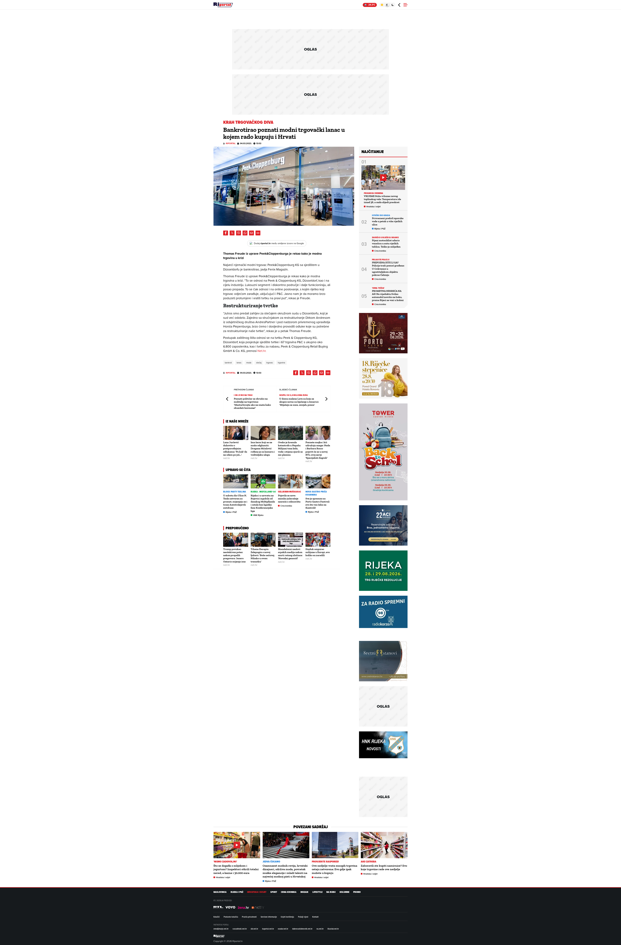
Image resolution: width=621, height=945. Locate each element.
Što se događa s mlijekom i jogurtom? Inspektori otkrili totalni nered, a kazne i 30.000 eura (236, 869)
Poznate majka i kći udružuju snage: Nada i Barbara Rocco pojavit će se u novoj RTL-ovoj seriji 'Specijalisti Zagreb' (317, 450)
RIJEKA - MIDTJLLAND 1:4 (263, 491)
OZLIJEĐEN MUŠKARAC (289, 491)
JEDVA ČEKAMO (271, 861)
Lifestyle (317, 892)
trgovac (269, 362)
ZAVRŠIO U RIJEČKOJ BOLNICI (385, 237)
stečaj (258, 362)
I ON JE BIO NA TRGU (243, 395)
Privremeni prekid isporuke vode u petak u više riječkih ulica (387, 221)
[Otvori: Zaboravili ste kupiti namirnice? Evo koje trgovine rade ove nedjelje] (384, 845)
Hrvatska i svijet (373, 206)
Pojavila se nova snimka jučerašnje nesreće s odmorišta (289, 498)
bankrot (228, 362)
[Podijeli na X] (232, 233)
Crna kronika (286, 505)
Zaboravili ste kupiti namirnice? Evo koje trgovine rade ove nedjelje (384, 867)
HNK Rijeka (258, 515)
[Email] (251, 233)
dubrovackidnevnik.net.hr (302, 928)
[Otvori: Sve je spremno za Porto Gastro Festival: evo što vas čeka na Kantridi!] (318, 481)
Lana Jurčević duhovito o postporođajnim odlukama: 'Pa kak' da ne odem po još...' (235, 448)
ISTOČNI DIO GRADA (381, 215)
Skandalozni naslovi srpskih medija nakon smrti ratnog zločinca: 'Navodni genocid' (290, 554)
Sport (273, 892)
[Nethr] (257, 907)
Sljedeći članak (326, 399)
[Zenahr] (243, 907)
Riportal (231, 143)
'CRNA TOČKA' (378, 288)
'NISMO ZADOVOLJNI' (225, 861)
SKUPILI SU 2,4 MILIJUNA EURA (293, 395)
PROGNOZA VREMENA (373, 193)
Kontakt (315, 916)
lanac (239, 362)
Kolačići (216, 916)
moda (248, 362)
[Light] (382, 5)
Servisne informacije (269, 916)
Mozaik (304, 892)
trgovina (281, 362)
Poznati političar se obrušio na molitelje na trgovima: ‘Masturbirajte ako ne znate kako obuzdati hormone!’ (252, 403)
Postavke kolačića (231, 916)
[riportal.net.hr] (219, 936)
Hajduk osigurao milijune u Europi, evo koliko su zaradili (317, 552)
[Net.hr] (218, 907)
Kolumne (344, 892)
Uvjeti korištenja (287, 916)
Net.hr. (261, 350)
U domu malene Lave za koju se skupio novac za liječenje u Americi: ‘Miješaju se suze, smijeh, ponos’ (299, 401)
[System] (387, 5)
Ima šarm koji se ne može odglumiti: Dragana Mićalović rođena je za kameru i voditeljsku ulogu (263, 448)
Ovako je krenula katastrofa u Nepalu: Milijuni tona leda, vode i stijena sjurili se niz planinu (290, 448)
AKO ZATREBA (368, 861)
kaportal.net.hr (268, 928)
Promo (357, 892)
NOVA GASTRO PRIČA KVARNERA (316, 493)
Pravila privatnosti (249, 916)
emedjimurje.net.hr (221, 928)
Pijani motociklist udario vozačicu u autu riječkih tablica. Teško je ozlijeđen (386, 243)
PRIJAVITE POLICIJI (380, 259)
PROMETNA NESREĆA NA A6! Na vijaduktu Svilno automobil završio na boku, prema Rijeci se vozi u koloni (388, 295)
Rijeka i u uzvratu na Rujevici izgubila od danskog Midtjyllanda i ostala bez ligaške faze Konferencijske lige (263, 503)
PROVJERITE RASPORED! (325, 861)
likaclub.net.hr (333, 928)
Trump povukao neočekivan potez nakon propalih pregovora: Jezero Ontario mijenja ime (234, 555)
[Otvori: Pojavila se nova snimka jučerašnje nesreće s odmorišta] (290, 481)
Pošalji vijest (303, 916)
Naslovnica (220, 892)
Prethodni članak (227, 399)
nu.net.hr (320, 928)
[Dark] (392, 5)
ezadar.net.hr (283, 928)
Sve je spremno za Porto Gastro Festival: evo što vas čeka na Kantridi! (317, 503)
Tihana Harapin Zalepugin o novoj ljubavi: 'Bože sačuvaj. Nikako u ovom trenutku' (263, 555)
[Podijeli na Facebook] (225, 233)
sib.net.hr (254, 928)
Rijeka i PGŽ (231, 512)
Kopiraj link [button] (258, 233)
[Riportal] (223, 5)
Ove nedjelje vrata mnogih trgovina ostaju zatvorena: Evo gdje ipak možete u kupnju (334, 869)
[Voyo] (230, 907)
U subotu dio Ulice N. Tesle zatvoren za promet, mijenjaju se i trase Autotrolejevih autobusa (235, 501)
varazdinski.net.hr (240, 928)
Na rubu (331, 892)
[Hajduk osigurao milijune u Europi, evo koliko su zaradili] (318, 540)
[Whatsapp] (245, 233)
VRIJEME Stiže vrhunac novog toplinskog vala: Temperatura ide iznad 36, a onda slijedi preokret (382, 199)
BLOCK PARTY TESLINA (234, 491)
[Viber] (238, 233)
